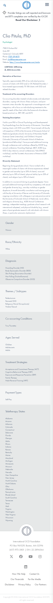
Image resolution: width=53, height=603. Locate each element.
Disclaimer (9, 584)
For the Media (34, 579)
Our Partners (40, 584)
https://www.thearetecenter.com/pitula (25, 62)
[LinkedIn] (25, 568)
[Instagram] (40, 558)
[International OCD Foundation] (26, 7)
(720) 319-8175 (13, 56)
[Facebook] (20, 558)
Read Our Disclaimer (27, 20)
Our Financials (17, 579)
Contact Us (34, 573)
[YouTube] (30, 558)
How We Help (18, 573)
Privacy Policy (24, 584)
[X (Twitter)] (11, 558)
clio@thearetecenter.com (17, 59)
